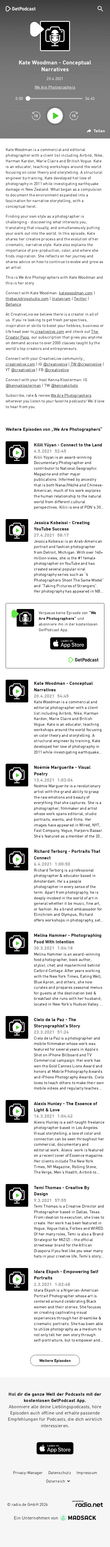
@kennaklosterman (23, 386)
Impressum (86, 1473)
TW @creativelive (86, 364)
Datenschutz (59, 1473)
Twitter (80, 299)
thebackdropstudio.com (27, 299)
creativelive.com (49, 332)
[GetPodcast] (21, 8)
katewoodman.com (76, 293)
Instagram (61, 299)
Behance (13, 305)
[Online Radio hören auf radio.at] (87, 1504)
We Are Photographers (71, 396)
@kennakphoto (64, 386)
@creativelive (55, 364)
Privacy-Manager (28, 1473)
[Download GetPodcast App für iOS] (68, 643)
